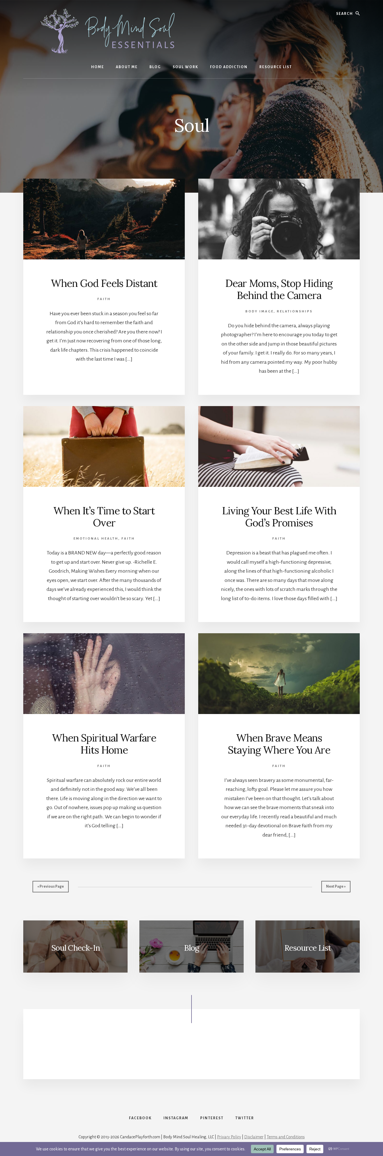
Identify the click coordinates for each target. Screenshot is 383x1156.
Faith (104, 299)
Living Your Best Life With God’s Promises (279, 516)
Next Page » (336, 886)
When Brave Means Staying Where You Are (279, 743)
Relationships (295, 311)
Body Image (259, 311)
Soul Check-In (75, 948)
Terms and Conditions (286, 1137)
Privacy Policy (229, 1137)
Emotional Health (95, 538)
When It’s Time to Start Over (104, 516)
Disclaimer (254, 1137)
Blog (191, 948)
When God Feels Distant (104, 283)
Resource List (307, 948)
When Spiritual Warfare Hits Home (104, 743)
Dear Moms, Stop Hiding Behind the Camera (279, 289)
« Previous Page (50, 886)
